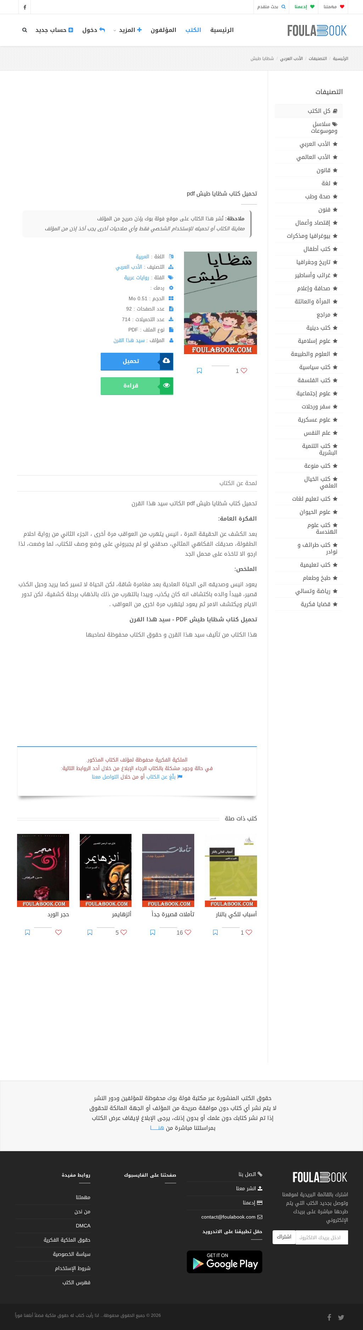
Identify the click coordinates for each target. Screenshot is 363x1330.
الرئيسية (222, 29)
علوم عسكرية (314, 419)
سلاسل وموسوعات (324, 127)
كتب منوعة (317, 465)
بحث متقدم (268, 7)
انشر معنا (247, 1188)
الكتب (193, 29)
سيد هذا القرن (129, 340)
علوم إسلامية (314, 340)
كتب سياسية (314, 367)
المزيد (127, 29)
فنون (324, 209)
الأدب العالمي (313, 157)
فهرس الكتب (76, 1282)
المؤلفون (164, 29)
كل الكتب (319, 110)
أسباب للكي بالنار (236, 915)
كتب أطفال (316, 248)
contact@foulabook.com (228, 1217)
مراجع (323, 314)
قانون (323, 170)
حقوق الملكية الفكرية (67, 1240)
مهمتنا (331, 7)
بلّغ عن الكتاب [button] (161, 777)
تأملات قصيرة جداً (173, 915)
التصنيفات (318, 58)
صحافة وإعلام (313, 288)
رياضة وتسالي (312, 591)
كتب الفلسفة (313, 380)
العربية (142, 257)
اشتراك (284, 1237)
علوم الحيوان (315, 511)
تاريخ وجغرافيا (313, 262)
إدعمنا (250, 1203)
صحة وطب (317, 196)
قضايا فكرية (315, 604)
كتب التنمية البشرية (319, 449)
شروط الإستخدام (72, 1268)
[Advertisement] (137, 138)
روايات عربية (136, 277)
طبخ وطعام (316, 577)
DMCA (83, 1226)
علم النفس (317, 432)
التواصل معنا (105, 777)
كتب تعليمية (315, 564)
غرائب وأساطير (312, 275)
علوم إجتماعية (313, 393)
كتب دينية (318, 327)
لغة (326, 183)
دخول (90, 29)
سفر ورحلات (316, 406)
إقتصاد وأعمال (312, 222)
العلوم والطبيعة (310, 353)
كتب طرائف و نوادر (317, 548)
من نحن (82, 1211)
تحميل (131, 361)
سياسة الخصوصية (71, 1254)
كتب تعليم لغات (311, 498)
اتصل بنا (248, 1175)
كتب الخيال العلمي (320, 482)
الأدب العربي (291, 58)
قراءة (130, 385)
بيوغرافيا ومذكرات (308, 235)
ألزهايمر (122, 915)
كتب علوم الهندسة (322, 528)
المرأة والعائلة (312, 301)
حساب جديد (51, 29)
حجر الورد (58, 915)
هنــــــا (157, 1127)
